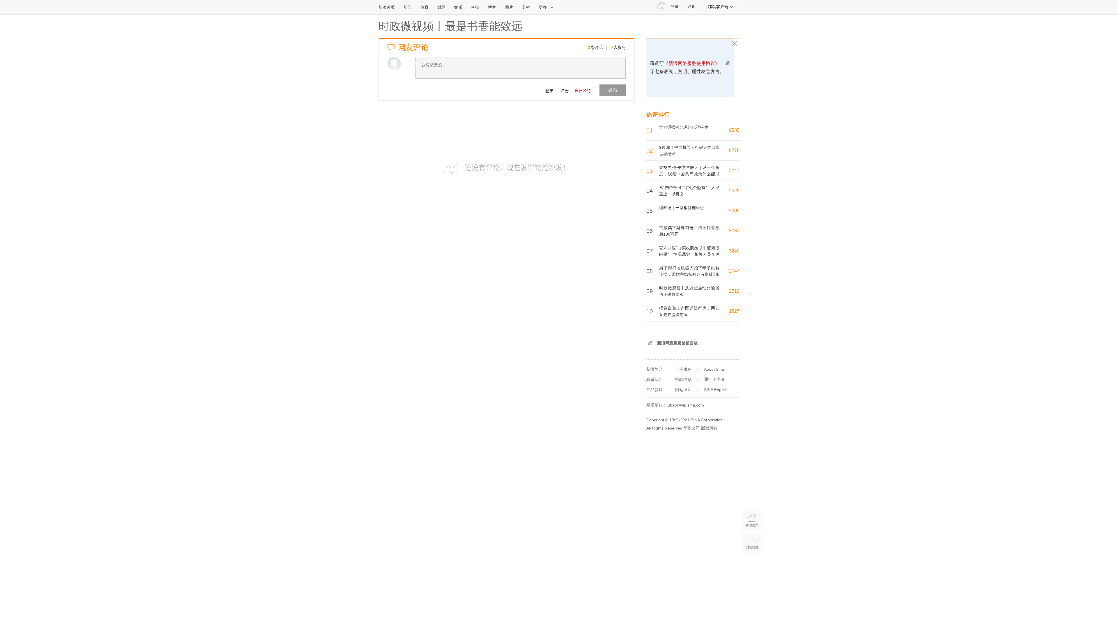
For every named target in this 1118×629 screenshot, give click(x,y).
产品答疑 (654, 389)
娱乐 (458, 7)
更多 (543, 7)
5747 (734, 170)
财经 (441, 7)
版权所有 (709, 428)
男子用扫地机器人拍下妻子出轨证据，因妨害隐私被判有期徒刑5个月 (689, 274)
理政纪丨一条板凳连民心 (681, 207)
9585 (734, 130)
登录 (549, 90)
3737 (734, 230)
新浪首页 (386, 7)
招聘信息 (683, 379)
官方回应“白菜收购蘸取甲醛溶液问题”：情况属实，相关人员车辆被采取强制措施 (689, 254)
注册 (692, 6)
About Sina (714, 369)
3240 (734, 250)
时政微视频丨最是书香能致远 (450, 26)
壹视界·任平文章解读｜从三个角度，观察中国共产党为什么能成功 (689, 174)
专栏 (526, 7)
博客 (492, 7)
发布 (612, 90)
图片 (509, 7)
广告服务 (683, 369)
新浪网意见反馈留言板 (677, 343)
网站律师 (683, 389)
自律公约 (582, 90)
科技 (475, 7)
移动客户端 (718, 6)
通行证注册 (714, 379)
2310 (734, 291)
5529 (734, 190)
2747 (734, 270)
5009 (734, 210)
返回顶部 (751, 543)
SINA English (716, 389)
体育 (424, 7)
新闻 (408, 7)
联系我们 (654, 379)
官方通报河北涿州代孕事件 (683, 127)
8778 (734, 150)
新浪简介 (654, 369)
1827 (734, 311)
